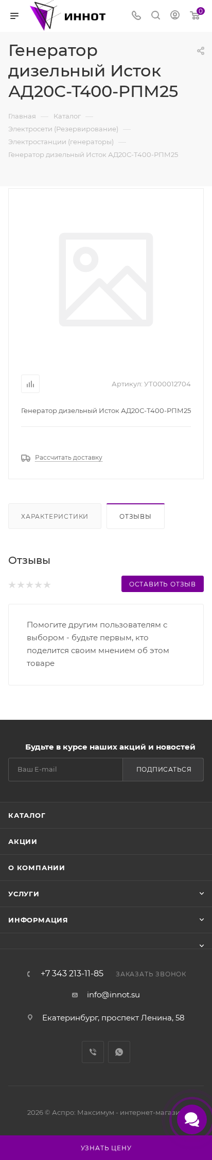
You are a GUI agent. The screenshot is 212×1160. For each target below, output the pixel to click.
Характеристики (55, 516)
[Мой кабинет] (175, 16)
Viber (93, 1052)
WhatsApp (119, 1052)
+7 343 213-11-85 (72, 974)
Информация (38, 920)
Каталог (27, 815)
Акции (23, 841)
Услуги (24, 894)
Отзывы (135, 516)
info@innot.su (113, 994)
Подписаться (164, 769)
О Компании (36, 867)
